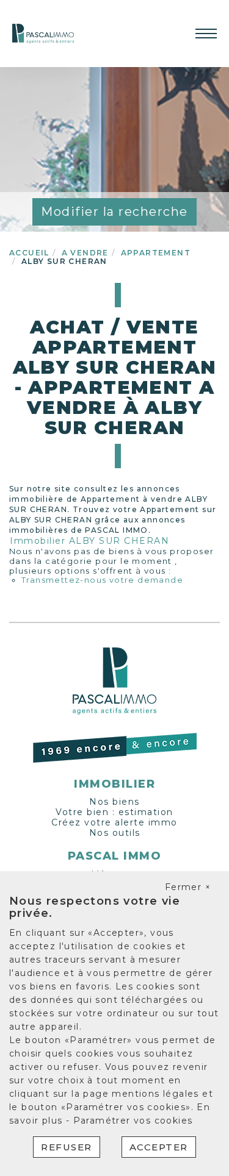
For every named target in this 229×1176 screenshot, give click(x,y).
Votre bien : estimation (114, 812)
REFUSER (66, 1147)
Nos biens (114, 801)
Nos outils (114, 832)
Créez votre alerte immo (114, 822)
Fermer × (188, 887)
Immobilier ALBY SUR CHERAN (89, 540)
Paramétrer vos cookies (133, 1120)
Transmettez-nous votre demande (102, 580)
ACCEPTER (158, 1147)
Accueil (29, 252)
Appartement (156, 252)
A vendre (85, 252)
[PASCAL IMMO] (43, 32)
